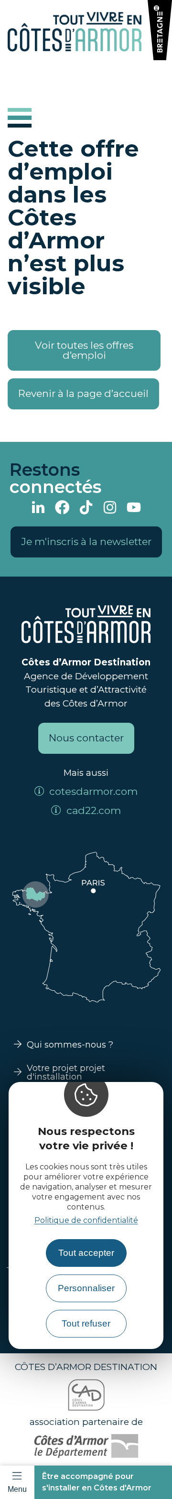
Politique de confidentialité (86, 1220)
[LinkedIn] (38, 508)
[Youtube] (134, 508)
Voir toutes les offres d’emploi (84, 350)
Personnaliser (86, 1288)
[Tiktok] (86, 508)
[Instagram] (110, 508)
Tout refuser (86, 1323)
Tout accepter (86, 1253)
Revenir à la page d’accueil (83, 393)
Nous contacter (86, 738)
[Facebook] (62, 508)
